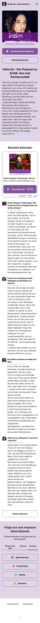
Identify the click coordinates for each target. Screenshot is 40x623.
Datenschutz (13, 604)
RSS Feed (22, 583)
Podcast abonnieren (20, 60)
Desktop (32, 546)
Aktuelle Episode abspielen (22, 51)
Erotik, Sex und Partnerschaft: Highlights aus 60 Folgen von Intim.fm (20, 280)
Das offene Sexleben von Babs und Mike (21, 360)
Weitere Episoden (20, 514)
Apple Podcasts (22, 557)
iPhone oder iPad (10, 547)
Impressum (28, 604)
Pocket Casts (22, 566)
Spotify (22, 575)
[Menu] (37, 4)
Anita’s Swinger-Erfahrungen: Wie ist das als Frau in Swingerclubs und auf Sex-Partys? (22, 205)
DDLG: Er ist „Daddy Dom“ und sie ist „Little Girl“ (22, 439)
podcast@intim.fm (10, 128)
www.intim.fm (8, 134)
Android (23, 546)
